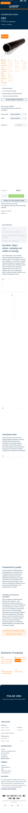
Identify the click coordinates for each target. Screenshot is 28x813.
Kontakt (3, 749)
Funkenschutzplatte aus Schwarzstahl (6, 672)
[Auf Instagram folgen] (14, 702)
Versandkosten (12, 21)
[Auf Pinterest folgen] (16, 702)
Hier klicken (19, 727)
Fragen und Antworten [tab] (10, 241)
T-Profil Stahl (18, 671)
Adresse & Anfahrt (5, 753)
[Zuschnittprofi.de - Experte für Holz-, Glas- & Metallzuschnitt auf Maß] (14, 6)
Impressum (3, 765)
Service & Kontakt (5, 3)
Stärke (3, 118)
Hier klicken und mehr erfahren (8, 788)
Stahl (7, 213)
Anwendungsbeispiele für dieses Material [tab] (13, 236)
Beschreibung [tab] (7, 225)
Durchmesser (4, 114)
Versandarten (4, 754)
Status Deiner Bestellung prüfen (8, 751)
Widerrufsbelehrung (5, 767)
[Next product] (2, 85)
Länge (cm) (4, 125)
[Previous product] (5, 85)
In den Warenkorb (16, 196)
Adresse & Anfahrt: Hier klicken (7, 733)
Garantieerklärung (5, 772)
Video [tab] (4, 228)
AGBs (2, 769)
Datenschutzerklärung (6, 770)
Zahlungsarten (4, 756)
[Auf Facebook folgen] (11, 702)
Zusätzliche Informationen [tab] (11, 232)
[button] (2, 6)
